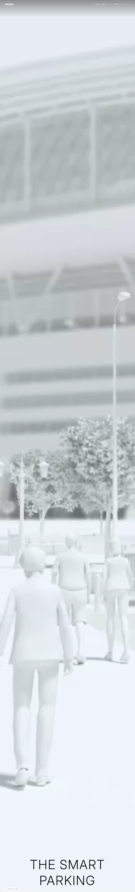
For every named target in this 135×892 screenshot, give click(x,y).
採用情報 (116, 4)
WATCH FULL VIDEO (13, 889)
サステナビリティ (125, 4)
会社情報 (97, 4)
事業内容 (103, 4)
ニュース (110, 4)
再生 (3, 889)
